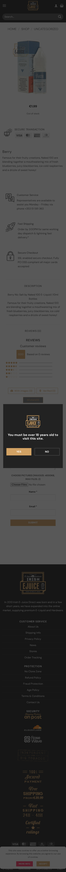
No (47, 451)
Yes (18, 451)
